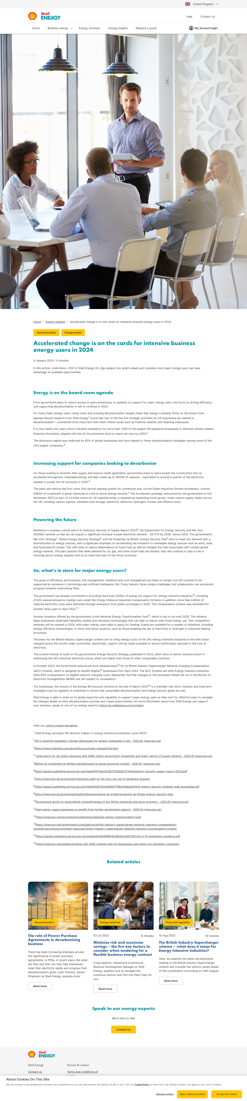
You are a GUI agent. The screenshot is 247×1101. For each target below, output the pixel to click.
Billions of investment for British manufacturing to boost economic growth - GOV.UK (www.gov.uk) (97, 763)
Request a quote (146, 28)
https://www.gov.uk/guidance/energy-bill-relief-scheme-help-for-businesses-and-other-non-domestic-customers (107, 844)
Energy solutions (89, 28)
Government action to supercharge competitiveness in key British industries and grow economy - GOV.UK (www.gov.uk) (112, 802)
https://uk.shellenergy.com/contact (121, 705)
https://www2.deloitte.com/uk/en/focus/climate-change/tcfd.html (76, 748)
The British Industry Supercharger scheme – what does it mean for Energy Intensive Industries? (188, 947)
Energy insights (55, 321)
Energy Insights (118, 28)
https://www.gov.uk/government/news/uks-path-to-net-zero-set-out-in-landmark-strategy (92, 779)
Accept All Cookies (227, 1094)
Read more (40, 986)
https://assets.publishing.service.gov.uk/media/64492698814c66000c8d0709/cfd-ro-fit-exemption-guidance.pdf (108, 836)
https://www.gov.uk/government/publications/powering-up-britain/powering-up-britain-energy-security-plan (104, 794)
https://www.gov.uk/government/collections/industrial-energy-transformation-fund (88, 817)
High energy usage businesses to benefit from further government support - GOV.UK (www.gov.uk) (98, 809)
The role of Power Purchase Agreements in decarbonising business (54, 940)
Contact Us (207, 16)
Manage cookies (165, 1094)
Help (189, 16)
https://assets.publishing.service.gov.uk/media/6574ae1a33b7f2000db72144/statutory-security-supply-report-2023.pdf (111, 771)
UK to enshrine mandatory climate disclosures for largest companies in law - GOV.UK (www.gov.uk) (98, 741)
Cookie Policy (142, 1084)
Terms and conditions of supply (82, 1073)
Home (36, 28)
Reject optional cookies (192, 1094)
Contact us (123, 1029)
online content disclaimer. (62, 725)
